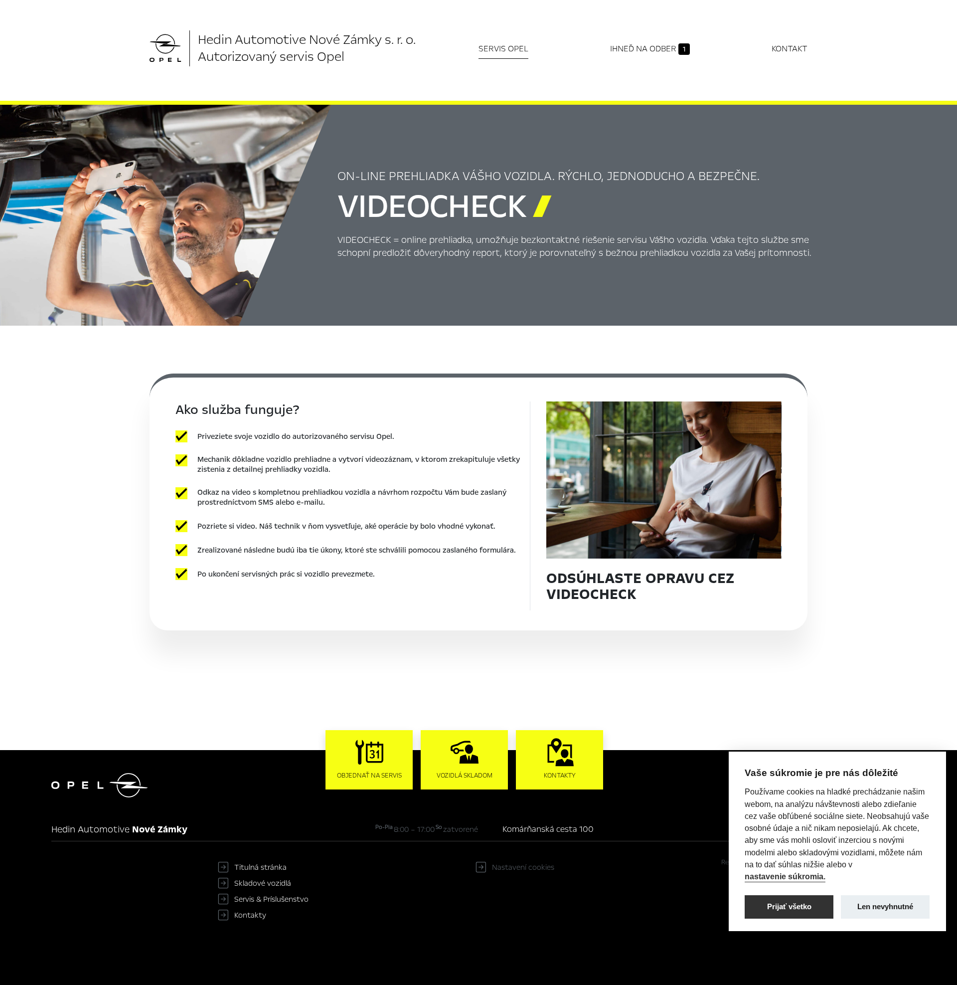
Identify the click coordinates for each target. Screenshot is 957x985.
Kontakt (789, 48)
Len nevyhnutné (885, 906)
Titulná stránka (260, 867)
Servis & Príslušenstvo (271, 899)
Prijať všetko (789, 906)
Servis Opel (503, 48)
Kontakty (250, 915)
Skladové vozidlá (262, 883)
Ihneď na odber (647, 48)
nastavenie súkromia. (785, 876)
